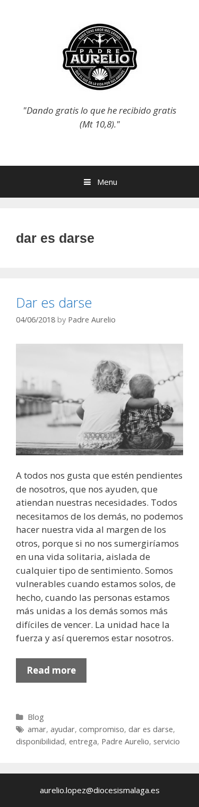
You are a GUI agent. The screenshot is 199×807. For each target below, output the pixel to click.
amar (37, 729)
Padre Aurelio (125, 741)
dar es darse (150, 729)
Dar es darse (54, 302)
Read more (56, 673)
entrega (83, 741)
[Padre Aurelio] (99, 56)
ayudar (62, 729)
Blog (36, 717)
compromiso (101, 729)
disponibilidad (40, 741)
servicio (166, 741)
